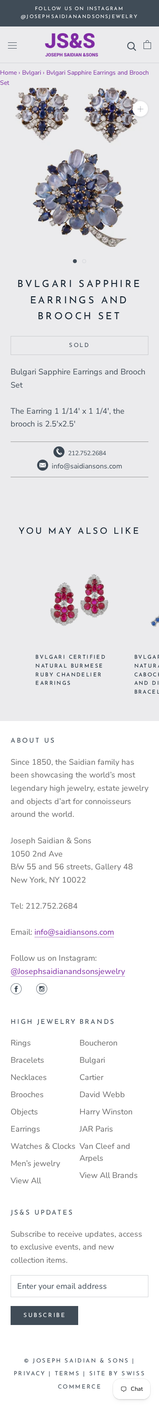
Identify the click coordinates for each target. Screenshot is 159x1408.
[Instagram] (41, 990)
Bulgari (92, 1060)
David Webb (102, 1094)
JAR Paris (96, 1129)
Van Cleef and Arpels (105, 1152)
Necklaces (29, 1077)
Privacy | (34, 1374)
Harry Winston (106, 1111)
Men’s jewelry (35, 1163)
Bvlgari (31, 72)
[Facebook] (16, 990)
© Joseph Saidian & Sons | (79, 1361)
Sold (79, 345)
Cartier (91, 1077)
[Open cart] (147, 44)
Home (8, 72)
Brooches (27, 1094)
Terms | (72, 1374)
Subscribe (44, 1315)
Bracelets (27, 1060)
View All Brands (109, 1175)
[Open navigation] (12, 45)
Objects (24, 1111)
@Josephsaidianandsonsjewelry (68, 971)
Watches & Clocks (43, 1146)
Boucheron (98, 1043)
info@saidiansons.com (74, 932)
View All (26, 1180)
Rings (21, 1043)
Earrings (25, 1129)
